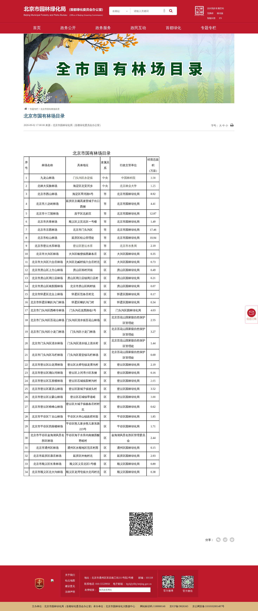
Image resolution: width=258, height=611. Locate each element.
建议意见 (70, 586)
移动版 (220, 13)
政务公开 (68, 28)
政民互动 (138, 28)
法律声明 (70, 591)
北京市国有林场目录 (50, 109)
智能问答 (211, 18)
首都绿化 (173, 28)
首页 (37, 28)
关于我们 (70, 575)
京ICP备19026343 (179, 606)
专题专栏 (208, 28)
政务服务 (103, 28)
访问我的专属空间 (215, 8)
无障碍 (210, 13)
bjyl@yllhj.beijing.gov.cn (138, 584)
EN (220, 18)
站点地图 (70, 580)
